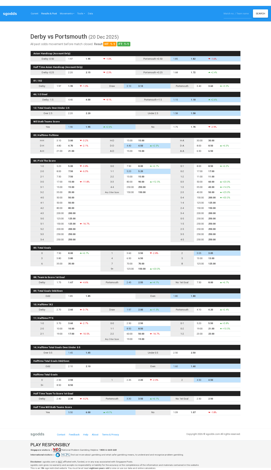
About (95, 434)
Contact (61, 434)
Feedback (74, 434)
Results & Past (49, 13)
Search (260, 13)
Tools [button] (80, 13)
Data (90, 13)
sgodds (10, 13)
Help (85, 434)
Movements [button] (66, 13)
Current (35, 13)
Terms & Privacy (110, 434)
